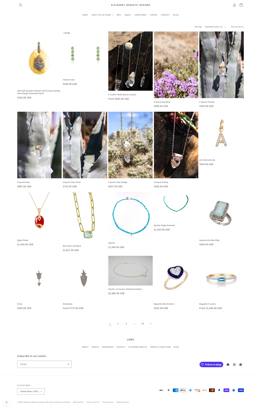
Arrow (19, 304)
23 (143, 323)
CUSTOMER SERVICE (137, 347)
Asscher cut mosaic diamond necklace (125, 289)
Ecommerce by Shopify (61, 402)
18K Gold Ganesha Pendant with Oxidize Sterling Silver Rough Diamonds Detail (38, 92)
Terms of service (93, 402)
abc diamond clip (207, 160)
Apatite (111, 243)
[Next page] (151, 323)
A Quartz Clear (23, 182)
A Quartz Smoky (161, 182)
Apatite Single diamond (164, 225)
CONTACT (120, 347)
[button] (20, 5)
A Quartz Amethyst (162, 102)
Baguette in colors (207, 304)
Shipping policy (122, 402)
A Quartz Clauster (207, 102)
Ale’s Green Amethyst (72, 246)
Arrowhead (67, 304)
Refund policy (78, 402)
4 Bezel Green (69, 80)
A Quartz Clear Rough (117, 182)
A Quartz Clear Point (72, 182)
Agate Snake (22, 240)
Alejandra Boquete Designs (34, 402)
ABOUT (85, 347)
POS (46, 402)
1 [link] (110, 323)
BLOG (176, 347)
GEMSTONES (107, 347)
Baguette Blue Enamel (164, 304)
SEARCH (95, 347)
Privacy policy (108, 402)
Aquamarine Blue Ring (209, 240)
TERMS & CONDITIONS (160, 347)
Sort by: (198, 26)
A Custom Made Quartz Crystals (122, 94)
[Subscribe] (68, 364)
